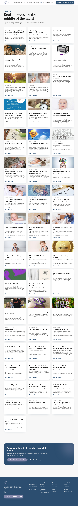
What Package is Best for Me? (13, 284)
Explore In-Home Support (34, 459)
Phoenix (53, 482)
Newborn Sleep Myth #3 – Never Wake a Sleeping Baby (14, 366)
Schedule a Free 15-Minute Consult (65, 2)
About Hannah (47, 2)
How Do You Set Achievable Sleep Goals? (14, 144)
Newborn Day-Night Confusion (13, 402)
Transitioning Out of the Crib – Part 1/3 (62, 228)
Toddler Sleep (43, 486)
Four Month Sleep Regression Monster (37, 403)
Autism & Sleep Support (44, 492)
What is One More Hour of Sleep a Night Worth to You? (14, 200)
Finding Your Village (58, 143)
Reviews (37, 2)
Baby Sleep (42, 484)
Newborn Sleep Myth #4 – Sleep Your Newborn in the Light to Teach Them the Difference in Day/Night (62, 348)
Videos (34, 2)
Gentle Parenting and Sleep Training (15, 87)
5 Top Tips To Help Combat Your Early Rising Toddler (61, 403)
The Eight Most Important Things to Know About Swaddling (38, 49)
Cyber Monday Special (11, 329)
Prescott (54, 487)
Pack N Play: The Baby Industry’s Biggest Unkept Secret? (62, 60)
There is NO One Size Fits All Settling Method (39, 144)
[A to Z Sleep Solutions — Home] (7, 2)
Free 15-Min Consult (68, 491)
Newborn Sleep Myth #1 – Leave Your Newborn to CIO (61, 366)
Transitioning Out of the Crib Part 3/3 (38, 200)
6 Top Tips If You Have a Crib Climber (37, 228)
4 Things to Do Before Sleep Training (60, 256)
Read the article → (9, 40)
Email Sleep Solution (32, 489)
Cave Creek (54, 486)
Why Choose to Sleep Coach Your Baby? (14, 420)
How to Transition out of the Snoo (62, 31)
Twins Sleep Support (44, 487)
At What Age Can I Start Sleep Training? (13, 256)
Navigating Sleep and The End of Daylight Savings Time (38, 172)
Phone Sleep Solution (32, 487)
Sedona (53, 489)
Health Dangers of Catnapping (61, 329)
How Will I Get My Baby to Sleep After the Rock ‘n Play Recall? (13, 114)
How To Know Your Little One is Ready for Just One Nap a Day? (37, 385)
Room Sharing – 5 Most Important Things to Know (14, 60)
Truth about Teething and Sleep (13, 347)
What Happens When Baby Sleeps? (62, 171)
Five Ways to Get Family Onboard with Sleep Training (14, 172)
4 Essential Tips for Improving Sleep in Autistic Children (37, 31)
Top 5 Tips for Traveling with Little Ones (38, 330)
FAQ (43, 2)
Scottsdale (54, 484)
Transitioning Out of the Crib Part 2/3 (14, 228)
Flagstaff (54, 491)
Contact (52, 2)
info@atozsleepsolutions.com (11, 492)
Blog (41, 2)
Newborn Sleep (43, 482)
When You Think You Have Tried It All (38, 256)
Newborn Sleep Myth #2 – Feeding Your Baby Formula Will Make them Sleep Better (38, 367)
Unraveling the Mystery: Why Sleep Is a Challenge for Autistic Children (14, 31)
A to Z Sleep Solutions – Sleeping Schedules (62, 77)
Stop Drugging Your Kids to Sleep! (38, 87)
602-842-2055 (8, 491)
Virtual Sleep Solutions (28, 2)
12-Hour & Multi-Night (32, 484)
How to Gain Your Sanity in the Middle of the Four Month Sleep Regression (61, 115)
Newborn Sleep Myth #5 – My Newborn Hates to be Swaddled (37, 347)
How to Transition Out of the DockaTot (36, 284)
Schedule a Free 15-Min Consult (17, 459)
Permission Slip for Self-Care (61, 199)
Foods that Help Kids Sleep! (60, 312)
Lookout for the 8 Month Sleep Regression (61, 385)
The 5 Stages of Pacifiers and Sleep (38, 312)
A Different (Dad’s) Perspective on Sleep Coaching (14, 313)
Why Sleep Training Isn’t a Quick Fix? (61, 274)
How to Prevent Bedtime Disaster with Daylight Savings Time (38, 114)
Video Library (66, 486)
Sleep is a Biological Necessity (13, 385)
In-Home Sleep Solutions (18, 2)
